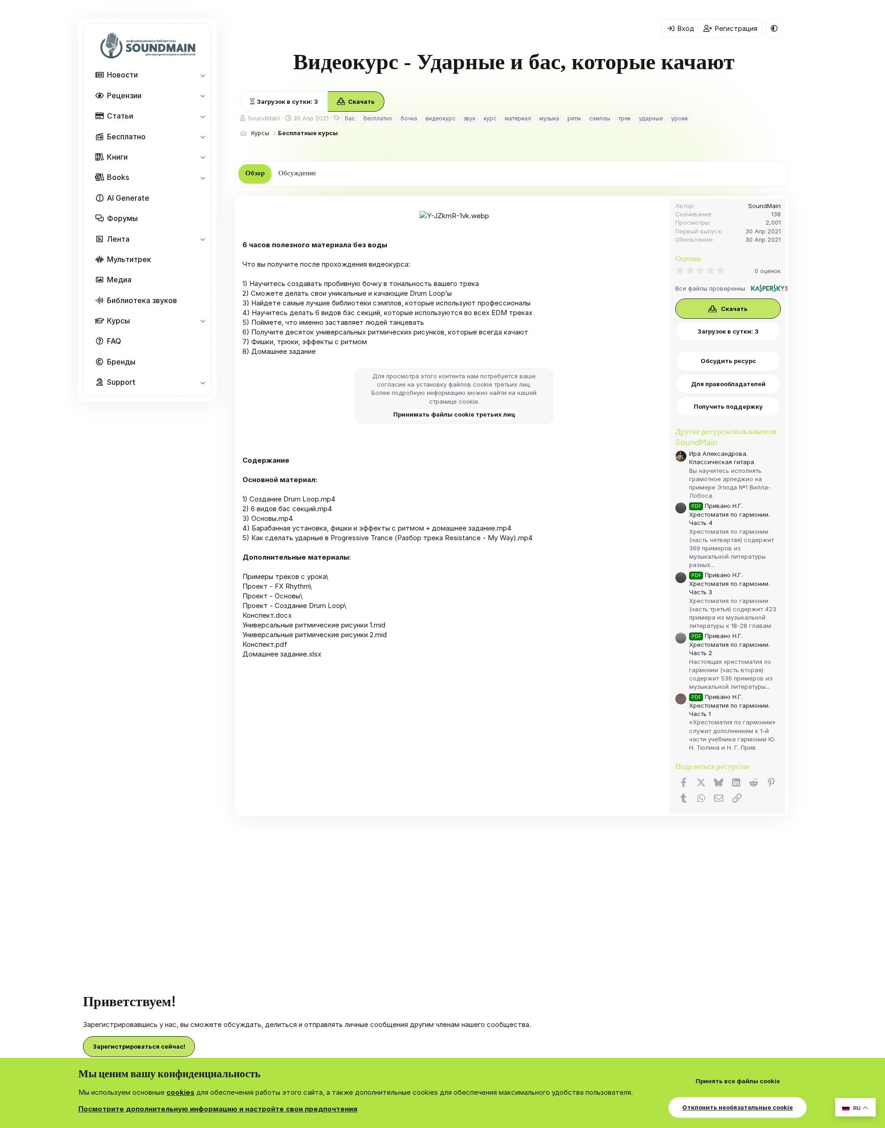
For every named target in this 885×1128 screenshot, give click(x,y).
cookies (180, 1092)
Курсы (118, 320)
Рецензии (124, 95)
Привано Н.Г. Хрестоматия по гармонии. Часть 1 (729, 705)
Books (118, 177)
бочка (409, 118)
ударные (651, 118)
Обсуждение (297, 173)
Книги (117, 156)
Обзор (255, 173)
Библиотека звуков (142, 300)
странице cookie (453, 401)
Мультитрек (129, 259)
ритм (574, 118)
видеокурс (440, 118)
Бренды (121, 361)
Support (121, 382)
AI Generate (128, 198)
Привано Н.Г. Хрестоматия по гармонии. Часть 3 (729, 583)
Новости (122, 75)
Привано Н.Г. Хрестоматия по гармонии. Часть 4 (729, 514)
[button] (202, 75)
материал (518, 118)
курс (490, 118)
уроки (679, 118)
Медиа (119, 279)
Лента (118, 239)
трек (625, 118)
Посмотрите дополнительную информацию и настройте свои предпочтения (217, 1108)
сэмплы (599, 118)
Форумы (122, 218)
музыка (549, 118)
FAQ (114, 341)
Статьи (120, 115)
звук (469, 118)
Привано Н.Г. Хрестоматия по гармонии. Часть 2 (729, 644)
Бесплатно (126, 136)
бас (350, 118)
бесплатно (377, 118)
